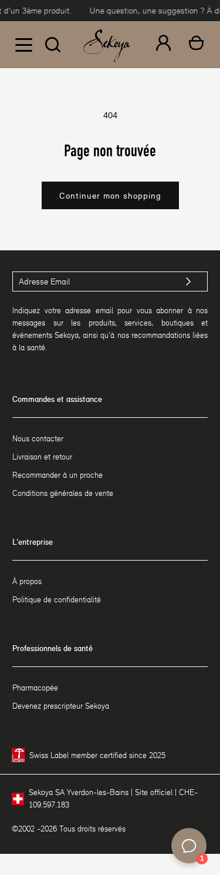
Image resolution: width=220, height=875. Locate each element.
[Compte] (163, 44)
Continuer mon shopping (110, 195)
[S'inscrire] (189, 281)
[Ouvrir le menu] (23, 44)
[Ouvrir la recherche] (53, 44)
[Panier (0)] (196, 44)
